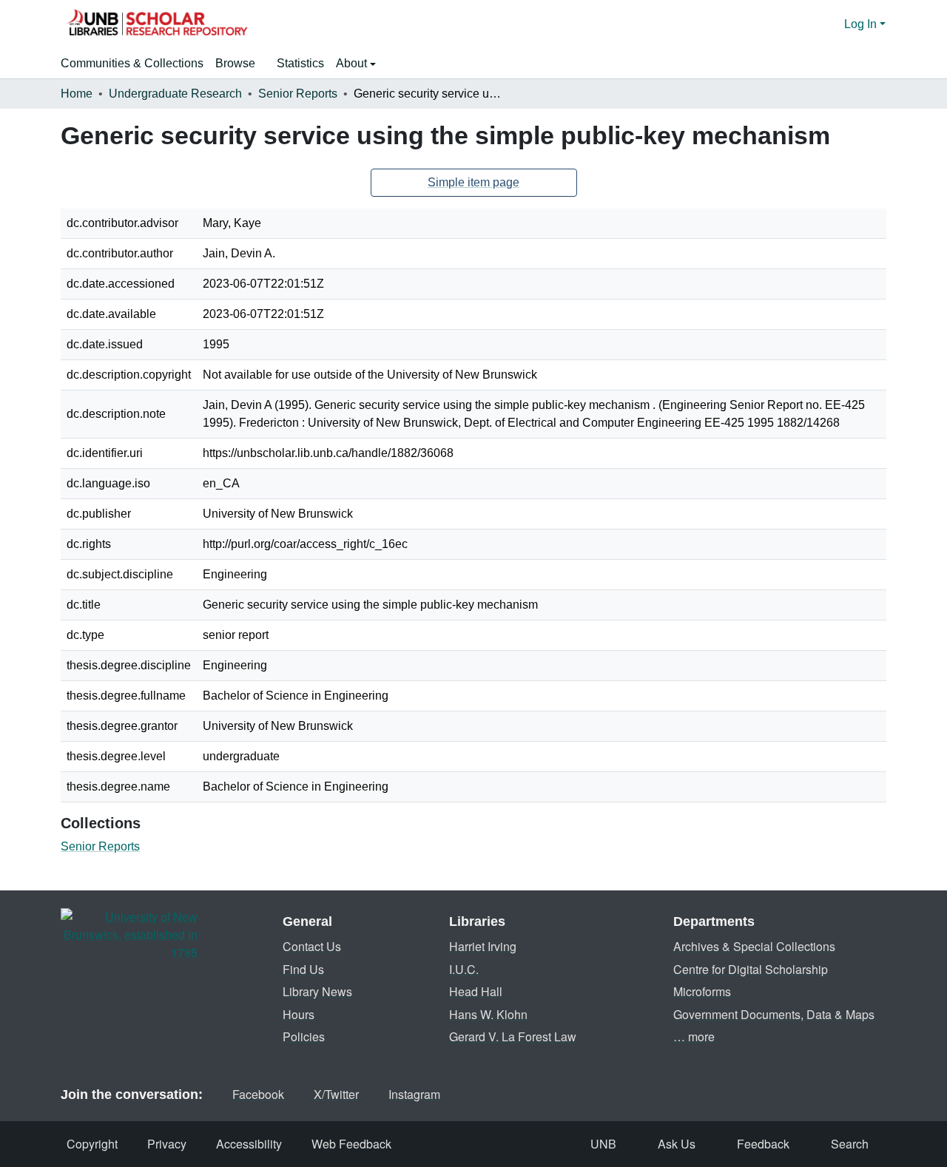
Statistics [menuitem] (300, 63)
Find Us (303, 969)
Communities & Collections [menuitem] (132, 63)
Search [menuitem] (850, 1143)
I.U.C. (464, 969)
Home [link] (76, 93)
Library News (317, 991)
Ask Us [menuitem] (676, 1143)
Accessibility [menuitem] (249, 1143)
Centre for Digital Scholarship (750, 969)
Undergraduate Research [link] (175, 93)
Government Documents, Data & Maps (773, 1014)
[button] (157, 24)
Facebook (258, 1094)
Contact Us (312, 946)
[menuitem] (240, 63)
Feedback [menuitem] (763, 1143)
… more (694, 1036)
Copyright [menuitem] (92, 1143)
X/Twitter (336, 1094)
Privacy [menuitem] (166, 1143)
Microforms (702, 991)
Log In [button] (862, 24)
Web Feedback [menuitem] (351, 1143)
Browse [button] (235, 63)
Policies (304, 1036)
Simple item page (473, 182)
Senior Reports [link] (297, 93)
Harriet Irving (482, 946)
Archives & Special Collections (754, 946)
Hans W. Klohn (488, 1014)
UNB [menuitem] (603, 1143)
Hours (298, 1014)
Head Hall (475, 991)
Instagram (414, 1094)
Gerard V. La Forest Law (512, 1036)
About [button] (353, 63)
